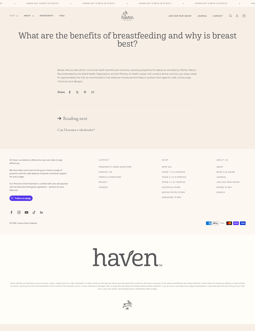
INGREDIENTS (47, 16)
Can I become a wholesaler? (76, 130)
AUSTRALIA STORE (171, 187)
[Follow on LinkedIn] (42, 212)
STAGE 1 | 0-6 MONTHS (173, 172)
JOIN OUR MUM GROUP (180, 16)
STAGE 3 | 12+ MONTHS (173, 182)
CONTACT (218, 16)
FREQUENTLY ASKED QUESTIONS (115, 167)
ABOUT (27, 16)
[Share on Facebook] (70, 92)
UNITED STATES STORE (173, 192)
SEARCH (220, 192)
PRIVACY (103, 182)
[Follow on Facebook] (11, 212)
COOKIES (103, 187)
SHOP (12, 16)
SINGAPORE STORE (171, 197)
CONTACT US (105, 172)
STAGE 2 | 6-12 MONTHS (174, 177)
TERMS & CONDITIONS (110, 177)
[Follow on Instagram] (19, 212)
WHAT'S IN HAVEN (225, 172)
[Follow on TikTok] (34, 212)
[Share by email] (93, 92)
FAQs (62, 16)
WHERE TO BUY (224, 187)
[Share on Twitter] (77, 92)
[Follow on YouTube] (26, 212)
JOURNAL (202, 16)
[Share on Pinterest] (85, 92)
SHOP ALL (167, 167)
